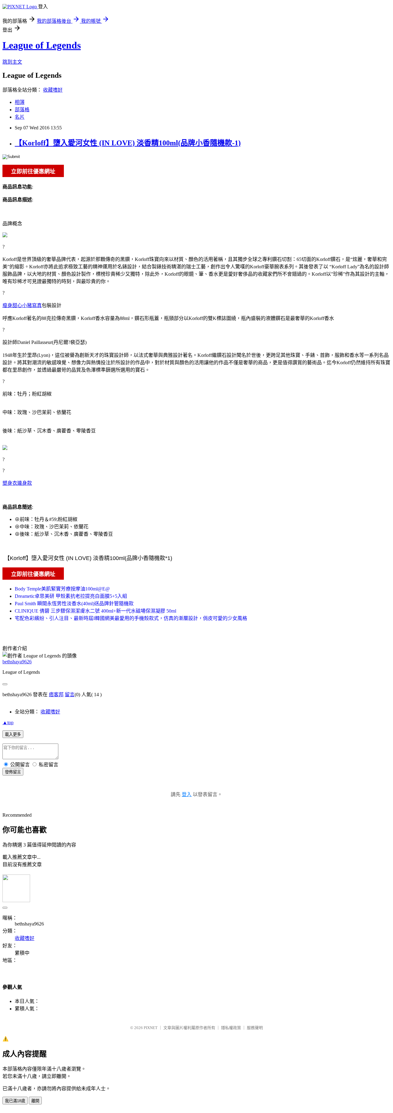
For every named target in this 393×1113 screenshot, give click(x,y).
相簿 (20, 102)
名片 (20, 117)
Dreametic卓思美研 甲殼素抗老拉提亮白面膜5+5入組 (71, 596)
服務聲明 (255, 1027)
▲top (8, 722)
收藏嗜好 (53, 90)
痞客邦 (56, 694)
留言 (70, 694)
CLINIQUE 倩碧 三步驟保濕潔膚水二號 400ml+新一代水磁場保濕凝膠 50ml (95, 611)
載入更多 (13, 734)
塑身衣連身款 (17, 483)
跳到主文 (12, 62)
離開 (35, 1101)
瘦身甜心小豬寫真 (22, 305)
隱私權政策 (231, 1027)
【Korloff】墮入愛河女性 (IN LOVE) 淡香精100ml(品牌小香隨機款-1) (128, 143)
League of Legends (41, 45)
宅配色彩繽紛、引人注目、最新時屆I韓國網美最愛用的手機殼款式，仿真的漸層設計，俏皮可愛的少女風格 (131, 618)
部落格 (22, 109)
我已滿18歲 (15, 1101)
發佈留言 (13, 772)
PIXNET (151, 1027)
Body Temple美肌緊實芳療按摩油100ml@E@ (62, 588)
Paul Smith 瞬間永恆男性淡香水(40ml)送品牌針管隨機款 (74, 603)
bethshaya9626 (17, 661)
